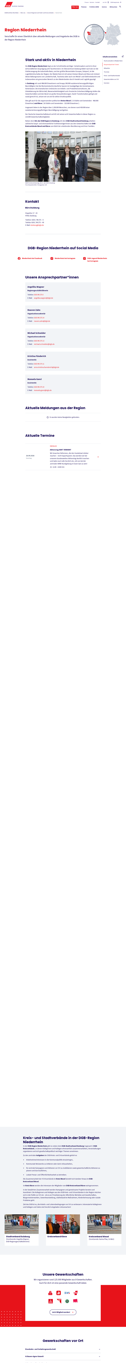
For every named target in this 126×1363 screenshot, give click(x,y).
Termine (106, 72)
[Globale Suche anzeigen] (120, 6)
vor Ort (105, 2)
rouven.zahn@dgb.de (42, 321)
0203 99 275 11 (39, 364)
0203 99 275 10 (39, 387)
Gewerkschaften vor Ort (111, 79)
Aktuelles (107, 68)
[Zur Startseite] (14, 4)
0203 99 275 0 (38, 295)
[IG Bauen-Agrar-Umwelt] (50, 1293)
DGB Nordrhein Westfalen (12, 13)
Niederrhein (59, 13)
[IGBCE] (58, 1293)
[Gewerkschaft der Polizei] (67, 1301)
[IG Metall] (50, 1301)
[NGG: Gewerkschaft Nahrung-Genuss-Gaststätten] (59, 1301)
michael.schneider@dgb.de (44, 344)
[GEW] (75, 1293)
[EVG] (67, 1293)
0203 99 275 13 (39, 341)
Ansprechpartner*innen (111, 65)
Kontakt (97, 2)
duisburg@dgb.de (37, 225)
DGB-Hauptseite (115, 2)
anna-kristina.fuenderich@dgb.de (46, 367)
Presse (87, 2)
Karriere (92, 2)
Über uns (22, 13)
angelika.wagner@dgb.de (43, 298)
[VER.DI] (75, 1301)
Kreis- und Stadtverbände (112, 76)
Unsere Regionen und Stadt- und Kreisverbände (40, 13)
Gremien (106, 83)
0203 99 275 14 (39, 318)
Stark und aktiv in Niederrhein (113, 61)
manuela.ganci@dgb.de (43, 390)
